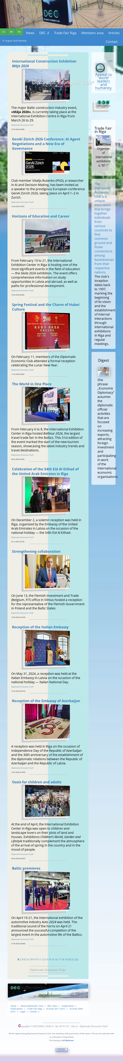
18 (63, 959)
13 (46, 959)
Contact (112, 41)
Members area (92, 33)
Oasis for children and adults (36, 782)
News (30, 33)
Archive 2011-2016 (55, 1008)
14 (49, 959)
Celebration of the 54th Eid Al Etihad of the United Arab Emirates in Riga (45, 471)
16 (56, 959)
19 (66, 959)
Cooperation (68, 1005)
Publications (16, 1008)
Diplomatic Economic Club (22, 125)
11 (39, 959)
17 (59, 959)
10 (36, 959)
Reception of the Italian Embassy (40, 627)
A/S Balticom (68, 1040)
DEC (44, 33)
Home (13, 1005)
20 (69, 959)
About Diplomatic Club (32, 1005)
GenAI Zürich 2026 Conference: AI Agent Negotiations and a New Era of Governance (46, 144)
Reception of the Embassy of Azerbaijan (46, 701)
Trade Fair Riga (65, 33)
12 (43, 959)
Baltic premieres (26, 868)
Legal (22, 1011)
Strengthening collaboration (36, 551)
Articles (114, 33)
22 (76, 959)
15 (53, 959)
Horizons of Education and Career (40, 216)
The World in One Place (32, 384)
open (110, 60)
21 (72, 959)
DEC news (52, 1005)
